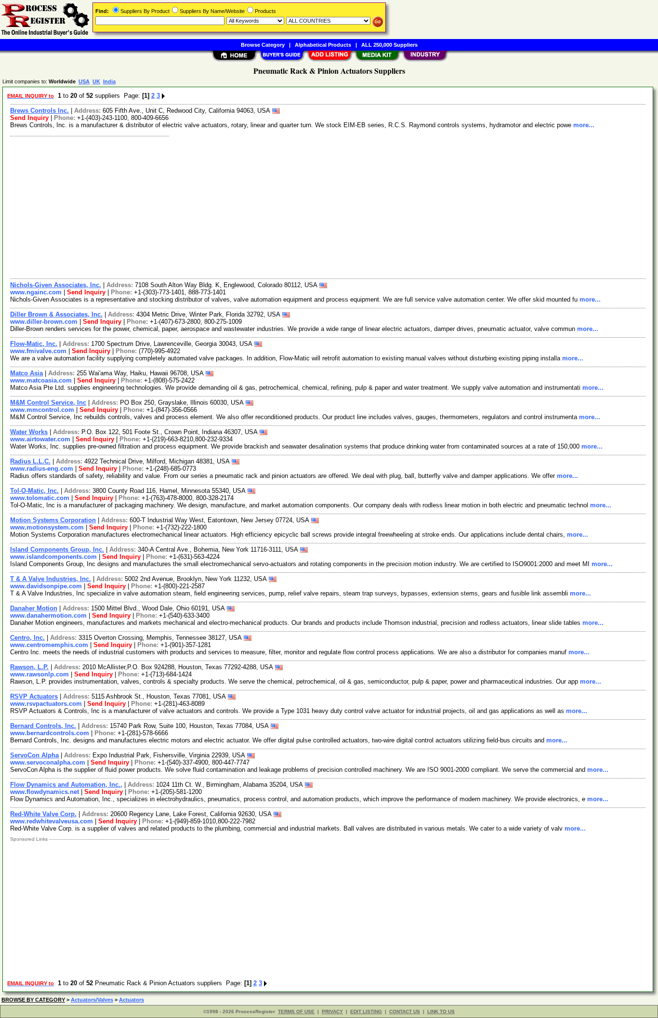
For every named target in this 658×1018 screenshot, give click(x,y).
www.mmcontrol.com (42, 409)
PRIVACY (332, 1011)
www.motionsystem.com (47, 527)
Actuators (131, 1000)
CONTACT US (404, 1011)
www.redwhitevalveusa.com (51, 821)
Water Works (29, 432)
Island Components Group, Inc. (57, 549)
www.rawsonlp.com (39, 674)
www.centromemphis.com (49, 644)
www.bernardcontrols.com (49, 733)
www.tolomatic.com (39, 498)
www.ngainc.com (36, 292)
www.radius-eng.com (41, 468)
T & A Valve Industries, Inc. (50, 578)
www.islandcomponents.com (53, 556)
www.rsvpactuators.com (46, 703)
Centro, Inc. (27, 637)
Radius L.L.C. (30, 461)
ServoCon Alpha (34, 755)
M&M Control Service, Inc (48, 402)
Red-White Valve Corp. (43, 814)
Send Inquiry (29, 117)
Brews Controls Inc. (39, 110)
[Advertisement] (295, 206)
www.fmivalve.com (38, 351)
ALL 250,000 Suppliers (389, 45)
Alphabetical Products (323, 45)
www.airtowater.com (40, 439)
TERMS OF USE (296, 1011)
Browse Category (263, 45)
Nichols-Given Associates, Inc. (55, 285)
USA (84, 81)
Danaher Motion (33, 608)
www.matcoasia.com (41, 380)
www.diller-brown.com (44, 321)
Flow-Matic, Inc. (33, 343)
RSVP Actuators (34, 696)
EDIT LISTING (366, 1011)
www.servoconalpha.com (47, 762)
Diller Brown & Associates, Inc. (56, 314)
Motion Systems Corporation (53, 520)
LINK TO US (441, 1011)
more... (583, 125)
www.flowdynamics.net (44, 791)
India (109, 81)
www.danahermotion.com (48, 615)
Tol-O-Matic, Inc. (34, 490)
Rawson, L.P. (29, 667)
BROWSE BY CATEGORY (33, 1000)
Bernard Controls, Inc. (43, 725)
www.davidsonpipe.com (46, 586)
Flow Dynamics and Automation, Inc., (66, 784)
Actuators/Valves (92, 1000)
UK (96, 81)
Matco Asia (26, 373)
